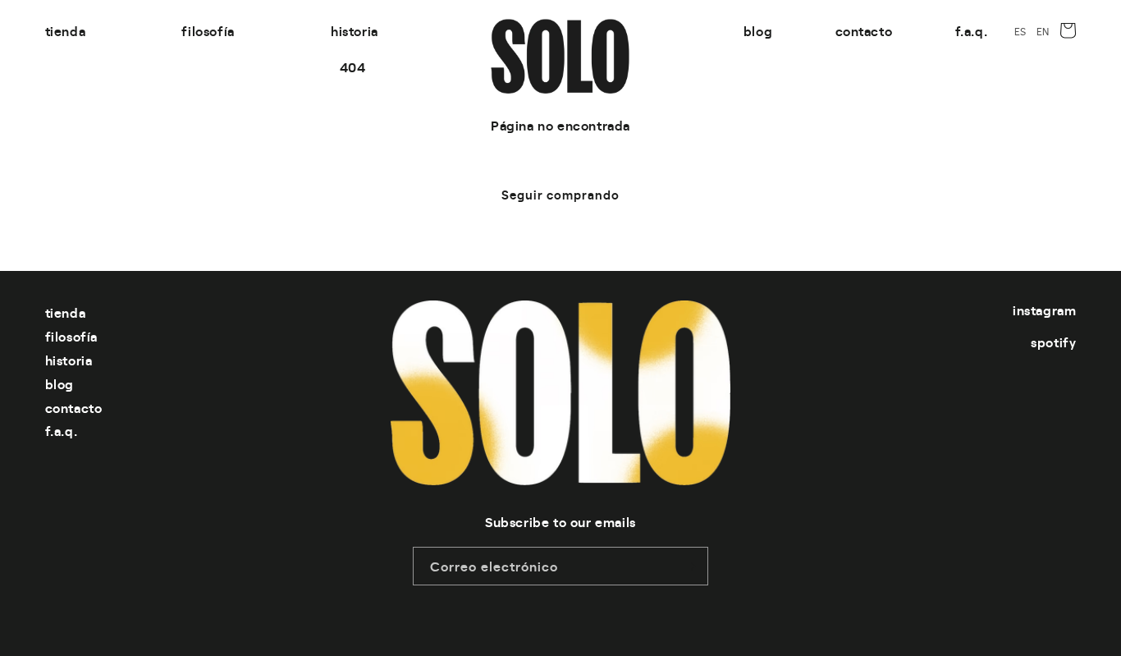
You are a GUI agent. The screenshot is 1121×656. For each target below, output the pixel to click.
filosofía (71, 336)
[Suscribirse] (689, 566)
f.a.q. (61, 430)
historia (69, 360)
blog (59, 383)
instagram (1044, 309)
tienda (65, 312)
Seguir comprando (560, 194)
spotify (1053, 342)
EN (1043, 31)
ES (1020, 31)
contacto (74, 407)
